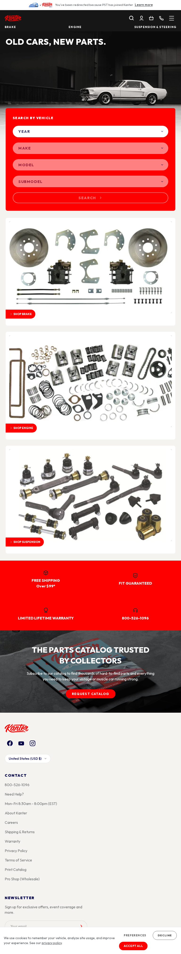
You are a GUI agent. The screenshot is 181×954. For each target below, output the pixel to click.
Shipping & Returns (20, 831)
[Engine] (90, 381)
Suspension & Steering (155, 27)
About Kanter (16, 813)
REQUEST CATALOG (90, 694)
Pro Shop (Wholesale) (22, 879)
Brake (10, 27)
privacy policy (52, 943)
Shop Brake (22, 314)
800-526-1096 (17, 784)
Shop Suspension (26, 542)
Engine (75, 27)
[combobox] (90, 131)
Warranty (12, 841)
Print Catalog (15, 869)
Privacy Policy (16, 850)
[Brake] (90, 267)
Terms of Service (18, 860)
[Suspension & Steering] (90, 495)
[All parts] (171, 18)
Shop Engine (23, 428)
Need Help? (14, 794)
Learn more (144, 5)
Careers (11, 822)
